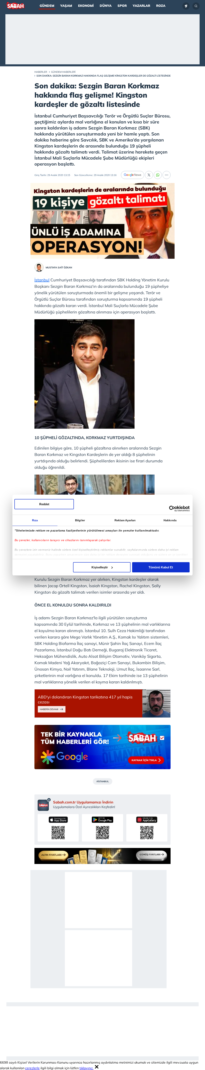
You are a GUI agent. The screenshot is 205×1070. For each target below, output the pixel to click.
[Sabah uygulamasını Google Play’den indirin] (102, 828)
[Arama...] (196, 6)
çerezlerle (32, 1068)
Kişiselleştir (99, 567)
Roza (160, 6)
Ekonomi (86, 6)
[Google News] (132, 175)
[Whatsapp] (158, 175)
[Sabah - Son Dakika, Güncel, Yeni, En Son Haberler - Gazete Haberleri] (15, 6)
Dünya (106, 6)
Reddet (44, 504)
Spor (122, 6)
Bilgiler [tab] (80, 520)
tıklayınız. (86, 1068)
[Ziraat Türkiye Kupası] (186, 6)
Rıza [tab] (35, 520)
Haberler (40, 71)
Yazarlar (141, 6)
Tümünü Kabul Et (161, 567)
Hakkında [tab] (170, 520)
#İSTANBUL (102, 781)
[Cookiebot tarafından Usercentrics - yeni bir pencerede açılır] (172, 509)
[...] (167, 175)
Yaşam (66, 6)
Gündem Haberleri (63, 71)
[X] (149, 175)
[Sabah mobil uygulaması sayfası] (44, 804)
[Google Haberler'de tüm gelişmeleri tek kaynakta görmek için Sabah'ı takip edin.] (102, 749)
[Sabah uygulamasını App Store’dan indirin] (58, 828)
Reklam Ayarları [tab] (125, 520)
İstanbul (41, 279)
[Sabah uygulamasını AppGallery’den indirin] (146, 828)
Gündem (47, 6)
